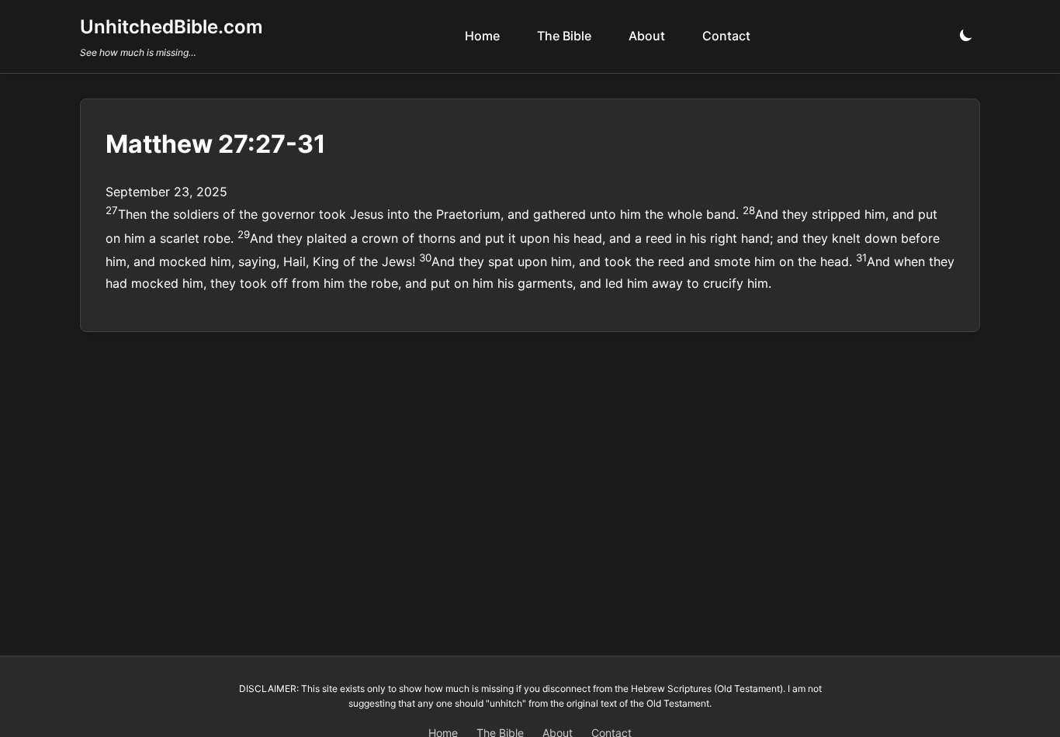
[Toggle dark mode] (966, 36)
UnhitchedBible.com (171, 27)
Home (482, 35)
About (647, 35)
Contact (726, 35)
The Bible (564, 35)
